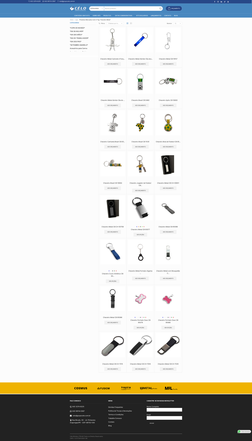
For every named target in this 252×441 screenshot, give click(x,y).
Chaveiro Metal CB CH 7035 (168, 364)
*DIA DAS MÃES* (76, 35)
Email (149, 415)
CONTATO (167, 15)
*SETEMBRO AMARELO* (79, 45)
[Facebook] (214, 2)
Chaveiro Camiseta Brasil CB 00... (112, 142)
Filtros (103, 23)
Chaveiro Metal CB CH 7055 (140, 364)
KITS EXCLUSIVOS (142, 15)
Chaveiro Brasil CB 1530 (140, 142)
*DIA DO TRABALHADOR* (79, 38)
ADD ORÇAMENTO (112, 64)
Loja (76, 20)
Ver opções (140, 234)
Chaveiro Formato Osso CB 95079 (140, 321)
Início (71, 20)
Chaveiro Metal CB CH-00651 (168, 183)
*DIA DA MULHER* (76, 31)
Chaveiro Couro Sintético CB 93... (112, 275)
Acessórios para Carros (78, 48)
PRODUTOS (107, 15)
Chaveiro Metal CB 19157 (168, 59)
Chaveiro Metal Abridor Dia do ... (113, 100)
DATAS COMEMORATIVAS (123, 15)
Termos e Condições (115, 415)
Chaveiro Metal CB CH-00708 (113, 227)
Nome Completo (153, 407)
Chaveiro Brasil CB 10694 (112, 183)
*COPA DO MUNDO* (77, 28)
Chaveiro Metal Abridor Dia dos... (140, 59)
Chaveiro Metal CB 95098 (168, 227)
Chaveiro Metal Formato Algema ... (140, 272)
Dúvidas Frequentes (115, 407)
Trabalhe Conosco (115, 418)
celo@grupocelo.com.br (81, 416)
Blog (110, 426)
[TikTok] (224, 2)
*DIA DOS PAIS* (75, 42)
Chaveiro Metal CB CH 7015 (112, 364)
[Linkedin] (221, 2)
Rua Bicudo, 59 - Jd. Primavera (83, 420)
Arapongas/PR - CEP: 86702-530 (82, 423)
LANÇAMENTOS (156, 15)
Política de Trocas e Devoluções (120, 411)
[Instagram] (218, 2)
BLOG (176, 15)
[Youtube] (228, 2)
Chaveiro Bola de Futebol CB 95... (168, 142)
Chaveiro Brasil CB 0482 (140, 100)
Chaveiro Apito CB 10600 (168, 100)
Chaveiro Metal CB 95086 (112, 317)
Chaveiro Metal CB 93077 (140, 229)
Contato (111, 422)
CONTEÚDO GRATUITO (82, 15)
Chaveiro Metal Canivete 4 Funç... (112, 59)
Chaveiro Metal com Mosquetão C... (168, 272)
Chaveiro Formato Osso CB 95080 (168, 321)
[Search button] (160, 8)
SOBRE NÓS (96, 15)
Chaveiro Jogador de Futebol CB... (140, 184)
